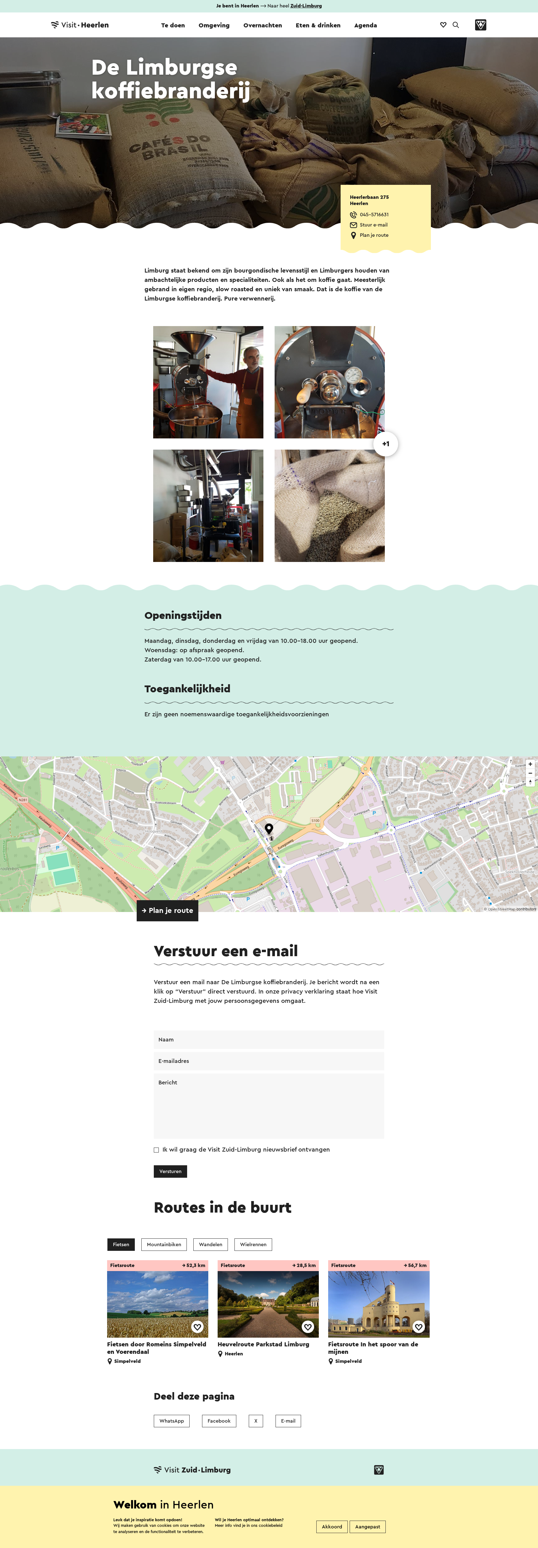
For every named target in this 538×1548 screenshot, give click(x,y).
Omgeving (214, 25)
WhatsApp (171, 1421)
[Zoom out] (530, 773)
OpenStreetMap (502, 909)
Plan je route (374, 235)
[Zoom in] (530, 764)
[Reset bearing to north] (530, 782)
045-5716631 (374, 214)
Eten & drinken (318, 25)
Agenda (365, 25)
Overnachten (262, 25)
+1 (385, 444)
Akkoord (332, 1526)
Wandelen (210, 1244)
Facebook (219, 1421)
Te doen (173, 25)
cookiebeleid (270, 1525)
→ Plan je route (167, 910)
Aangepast (367, 1526)
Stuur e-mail (374, 224)
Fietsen (121, 1244)
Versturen (170, 1171)
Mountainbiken (164, 1244)
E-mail (288, 1421)
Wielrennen (253, 1244)
